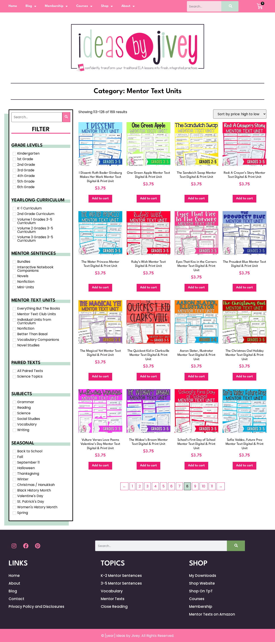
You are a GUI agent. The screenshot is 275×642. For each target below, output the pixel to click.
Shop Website (202, 583)
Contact (16, 598)
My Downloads (202, 575)
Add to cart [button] (100, 198)
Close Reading (114, 606)
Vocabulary (112, 591)
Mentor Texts (112, 598)
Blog (29, 6)
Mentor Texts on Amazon (212, 614)
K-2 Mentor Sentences (121, 575)
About (125, 6)
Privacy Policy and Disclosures (36, 606)
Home (13, 6)
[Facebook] (25, 546)
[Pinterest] (37, 546)
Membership (54, 6)
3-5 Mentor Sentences (121, 583)
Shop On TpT (201, 591)
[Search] (229, 6)
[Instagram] (14, 546)
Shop (104, 6)
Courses (82, 6)
